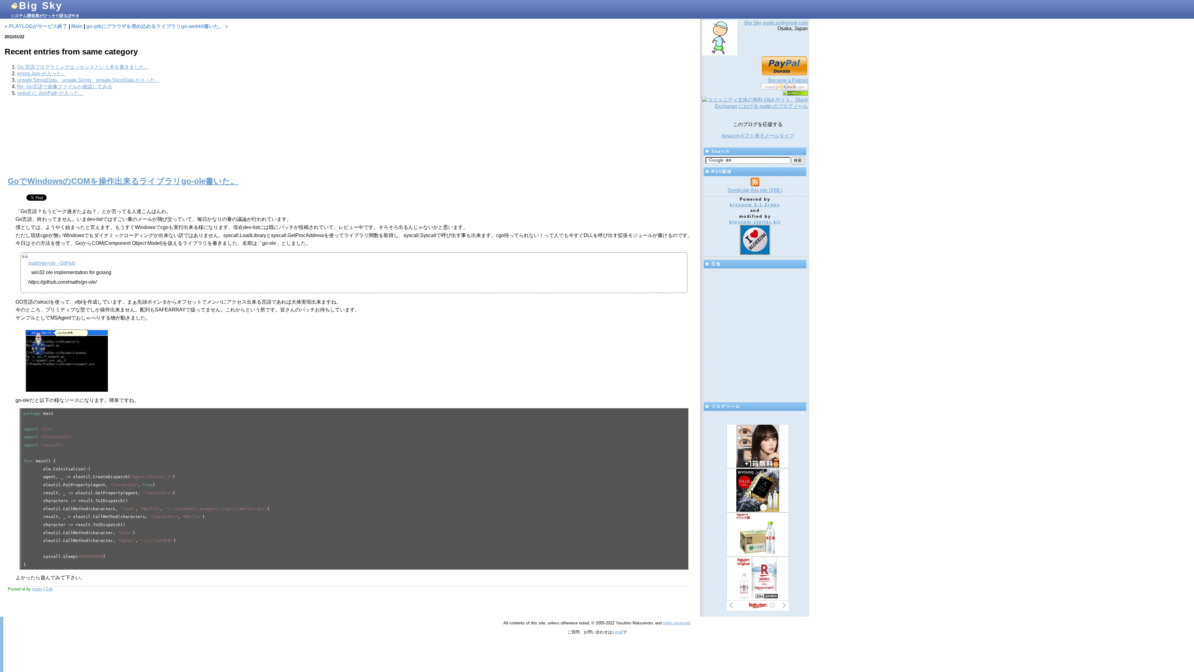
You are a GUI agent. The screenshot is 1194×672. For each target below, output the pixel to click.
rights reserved (676, 623)
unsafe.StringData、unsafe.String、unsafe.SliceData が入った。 (88, 80)
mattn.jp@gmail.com (785, 23)
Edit (49, 589)
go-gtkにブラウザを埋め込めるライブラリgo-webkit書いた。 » (157, 26)
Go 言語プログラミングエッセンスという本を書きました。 (83, 67)
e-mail (617, 632)
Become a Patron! (788, 80)
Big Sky (40, 5)
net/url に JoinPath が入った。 (50, 93)
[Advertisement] (350, 140)
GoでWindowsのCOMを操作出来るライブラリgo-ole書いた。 (123, 181)
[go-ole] (66, 390)
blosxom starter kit (754, 222)
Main (76, 26)
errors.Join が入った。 (42, 73)
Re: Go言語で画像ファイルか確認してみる (64, 86)
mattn (37, 589)
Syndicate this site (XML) (755, 190)
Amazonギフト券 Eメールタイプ (757, 135)
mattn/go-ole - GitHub (51, 263)
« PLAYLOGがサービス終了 (36, 26)
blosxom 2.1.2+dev (755, 205)
